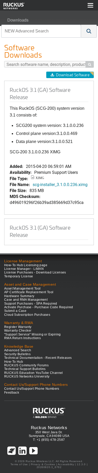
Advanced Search (17, 350)
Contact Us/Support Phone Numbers (31, 388)
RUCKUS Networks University (26, 376)
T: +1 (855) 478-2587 (49, 440)
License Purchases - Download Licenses (35, 272)
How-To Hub (13, 362)
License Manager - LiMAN (24, 269)
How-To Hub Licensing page (25, 265)
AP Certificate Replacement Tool (28, 292)
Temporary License (18, 276)
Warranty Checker (17, 330)
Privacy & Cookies (43, 464)
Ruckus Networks (49, 427)
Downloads (17, 20)
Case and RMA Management (26, 299)
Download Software (72, 74)
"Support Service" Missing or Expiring (32, 334)
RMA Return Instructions (22, 338)
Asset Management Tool (22, 288)
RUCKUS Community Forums (26, 365)
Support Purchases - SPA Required (30, 303)
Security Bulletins (17, 354)
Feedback (11, 392)
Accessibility (66, 464)
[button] (89, 31)
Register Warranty (18, 327)
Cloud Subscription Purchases (27, 315)
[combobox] (41, 31)
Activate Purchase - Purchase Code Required (38, 307)
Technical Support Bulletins (25, 369)
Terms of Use (19, 464)
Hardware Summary (19, 296)
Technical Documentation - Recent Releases (38, 358)
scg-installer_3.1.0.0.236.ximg (60, 184)
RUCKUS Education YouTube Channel (33, 373)
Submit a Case (15, 311)
